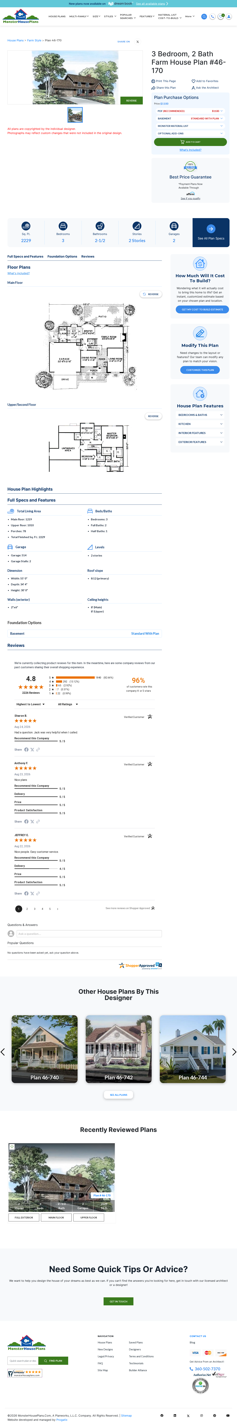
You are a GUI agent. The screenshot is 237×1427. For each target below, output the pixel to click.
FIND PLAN (55, 1360)
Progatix (61, 1419)
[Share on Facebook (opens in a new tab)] (26, 750)
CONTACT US (198, 1336)
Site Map (103, 1370)
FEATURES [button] (146, 16)
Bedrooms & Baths (193, 414)
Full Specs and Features (25, 256)
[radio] (84, 677)
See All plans (118, 1094)
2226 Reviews (34, 692)
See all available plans (150, 3)
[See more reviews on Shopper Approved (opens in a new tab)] (38, 749)
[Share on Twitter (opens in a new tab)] (32, 749)
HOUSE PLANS (57, 16)
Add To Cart (193, 142)
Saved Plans (136, 1342)
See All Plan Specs (211, 238)
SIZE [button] (95, 16)
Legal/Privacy (106, 1356)
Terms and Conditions (141, 1356)
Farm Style (34, 40)
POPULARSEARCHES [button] (126, 16)
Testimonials (136, 1363)
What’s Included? (190, 150)
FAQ (100, 1363)
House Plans (15, 40)
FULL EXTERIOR (24, 1217)
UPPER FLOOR (89, 1217)
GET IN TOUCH (118, 1301)
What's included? (18, 273)
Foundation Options (62, 256)
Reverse (131, 100)
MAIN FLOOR (56, 1217)
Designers (135, 1349)
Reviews (87, 256)
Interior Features (192, 432)
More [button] (188, 16)
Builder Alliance (138, 1370)
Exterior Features (192, 441)
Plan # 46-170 (102, 1195)
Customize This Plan (200, 369)
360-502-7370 (207, 1369)
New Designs (105, 1349)
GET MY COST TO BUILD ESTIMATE (202, 309)
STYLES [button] (109, 16)
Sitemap (126, 1415)
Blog (192, 1342)
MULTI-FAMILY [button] (77, 16)
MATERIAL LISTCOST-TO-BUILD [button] (168, 16)
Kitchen (185, 423)
